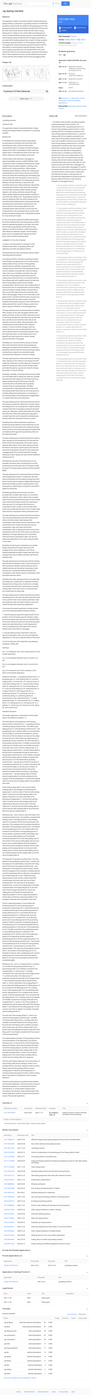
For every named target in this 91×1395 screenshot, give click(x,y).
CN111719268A (9, 1161)
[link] (8, 1322)
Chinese (73, 36)
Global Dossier (81, 106)
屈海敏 (67, 40)
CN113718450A (9, 1167)
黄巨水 (83, 40)
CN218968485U (9, 1184)
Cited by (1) (66, 98)
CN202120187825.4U (11, 1265)
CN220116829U (9, 1218)
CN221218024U (9, 1222)
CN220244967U (9, 1227)
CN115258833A (9, 1205)
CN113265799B (9, 1188)
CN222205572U (9, 1201)
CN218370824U (9, 1231)
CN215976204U (9, 1171)
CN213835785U (9, 1239)
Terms (54, 1392)
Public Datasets (43, 1392)
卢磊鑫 (78, 40)
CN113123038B (9, 1157)
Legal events (75, 98)
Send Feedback (29, 1392)
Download (73, 1314)
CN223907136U (9, 1244)
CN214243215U (9, 1192)
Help (73, 1392)
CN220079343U (9, 1180)
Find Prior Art (81, 28)
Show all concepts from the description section (20, 1378)
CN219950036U (9, 1197)
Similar (63, 30)
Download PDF (66, 28)
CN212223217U (9, 1175)
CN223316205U (9, 1235)
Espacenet (72, 106)
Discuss (61, 108)
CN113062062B (9, 1144)
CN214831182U (9, 1148)
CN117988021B (9, 1139)
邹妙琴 (72, 40)
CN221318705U (9, 1152)
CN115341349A (9, 1113)
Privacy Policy (63, 1392)
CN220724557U (9, 1214)
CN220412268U (9, 1209)
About (18, 1392)
